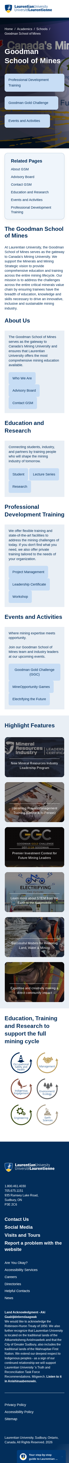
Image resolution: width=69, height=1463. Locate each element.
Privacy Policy (15, 1405)
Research (19, 486)
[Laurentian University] (28, 9)
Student (18, 474)
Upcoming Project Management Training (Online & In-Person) (34, 810)
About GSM (20, 169)
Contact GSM (21, 184)
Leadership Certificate (29, 584)
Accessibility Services (21, 1270)
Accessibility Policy (19, 1412)
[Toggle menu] (61, 9)
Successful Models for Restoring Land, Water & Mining (34, 945)
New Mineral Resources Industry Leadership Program (34, 765)
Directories (13, 1284)
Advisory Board (22, 177)
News (9, 1298)
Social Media (19, 1227)
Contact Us (17, 1219)
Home (9, 29)
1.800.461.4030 (15, 1186)
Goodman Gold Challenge (28, 103)
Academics (24, 29)
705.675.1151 (14, 1190)
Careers (11, 1277)
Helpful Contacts (17, 1291)
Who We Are (22, 378)
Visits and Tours (22, 1235)
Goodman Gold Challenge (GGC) (34, 672)
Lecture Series (44, 474)
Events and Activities (24, 121)
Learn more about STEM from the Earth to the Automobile (34, 900)
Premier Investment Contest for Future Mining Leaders (34, 855)
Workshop (20, 597)
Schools (42, 29)
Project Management (28, 572)
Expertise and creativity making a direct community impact (34, 990)
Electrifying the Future (29, 699)
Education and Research (30, 192)
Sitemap (11, 1419)
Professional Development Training (28, 82)
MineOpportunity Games (31, 687)
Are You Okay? (16, 1263)
